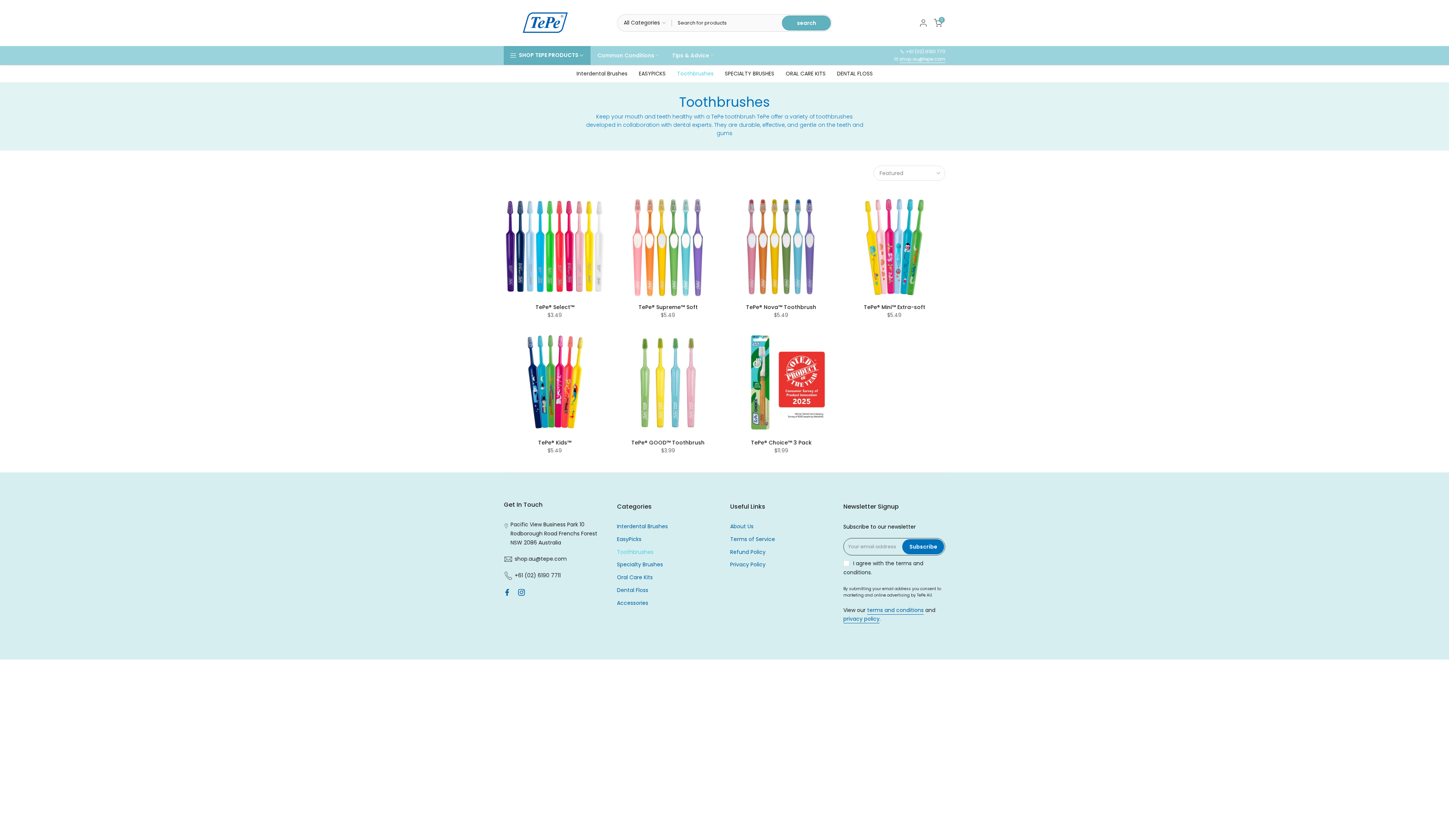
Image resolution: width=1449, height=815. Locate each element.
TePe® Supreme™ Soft (668, 307)
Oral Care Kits (635, 577)
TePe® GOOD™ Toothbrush (668, 442)
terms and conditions (895, 610)
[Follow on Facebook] (507, 592)
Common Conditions (625, 55)
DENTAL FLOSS (855, 73)
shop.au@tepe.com (922, 59)
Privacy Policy (748, 564)
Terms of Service (752, 539)
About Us (742, 526)
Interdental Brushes (602, 73)
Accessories (632, 603)
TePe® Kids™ (554, 442)
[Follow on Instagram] (521, 592)
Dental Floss (632, 590)
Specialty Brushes (640, 564)
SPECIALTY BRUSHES (749, 73)
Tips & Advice (690, 55)
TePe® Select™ (554, 307)
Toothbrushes (695, 73)
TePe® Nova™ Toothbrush (781, 307)
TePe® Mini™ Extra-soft (894, 307)
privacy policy (861, 619)
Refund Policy (748, 552)
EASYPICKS (652, 73)
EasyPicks (629, 539)
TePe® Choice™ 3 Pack (781, 442)
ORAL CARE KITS (806, 73)
